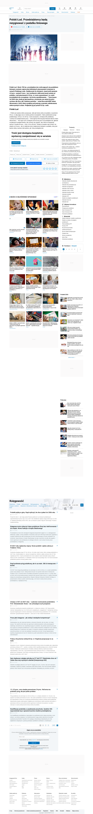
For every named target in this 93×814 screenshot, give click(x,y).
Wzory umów (73, 799)
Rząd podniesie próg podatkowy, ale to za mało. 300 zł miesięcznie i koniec (71, 144)
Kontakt (62, 810)
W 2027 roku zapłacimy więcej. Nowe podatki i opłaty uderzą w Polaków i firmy (71, 140)
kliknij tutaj (41, 748)
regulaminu (34, 739)
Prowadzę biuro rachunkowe (64, 781)
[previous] (40, 725)
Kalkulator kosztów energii (68, 192)
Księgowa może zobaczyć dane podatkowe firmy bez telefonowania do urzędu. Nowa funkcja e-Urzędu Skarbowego (71, 136)
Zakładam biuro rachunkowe (64, 780)
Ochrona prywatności (19, 810)
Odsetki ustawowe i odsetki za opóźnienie (71, 218)
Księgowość (15, 12)
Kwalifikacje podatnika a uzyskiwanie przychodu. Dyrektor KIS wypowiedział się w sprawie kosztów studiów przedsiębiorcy (72, 154)
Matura (23, 802)
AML (60, 787)
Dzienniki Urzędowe (38, 798)
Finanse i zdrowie (50, 787)
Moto (58, 12)
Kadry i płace (12, 801)
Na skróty (73, 793)
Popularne (66, 129)
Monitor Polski (37, 796)
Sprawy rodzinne (37, 780)
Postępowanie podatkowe (68, 208)
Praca (35, 786)
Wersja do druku (18, 158)
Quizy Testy (64, 237)
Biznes (27, 12)
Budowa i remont (74, 784)
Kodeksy (36, 802)
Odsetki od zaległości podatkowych (70, 198)
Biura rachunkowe (63, 778)
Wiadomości (24, 15)
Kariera (52, 810)
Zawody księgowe (13, 786)
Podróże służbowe (62, 799)
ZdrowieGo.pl (74, 795)
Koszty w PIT (65, 225)
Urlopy (23, 784)
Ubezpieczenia (25, 783)
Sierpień (74, 246)
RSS (57, 810)
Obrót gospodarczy (34, 504)
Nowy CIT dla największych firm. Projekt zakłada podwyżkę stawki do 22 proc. (71, 172)
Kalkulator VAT (65, 196)
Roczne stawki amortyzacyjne (68, 231)
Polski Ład (12, 154)
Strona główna (12, 15)
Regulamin (45, 810)
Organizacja (11, 795)
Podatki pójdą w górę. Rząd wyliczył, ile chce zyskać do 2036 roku (71, 133)
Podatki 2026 (64, 294)
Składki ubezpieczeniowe (64, 798)
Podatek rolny (65, 233)
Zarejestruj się (16, 142)
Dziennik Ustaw (37, 795)
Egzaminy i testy (25, 799)
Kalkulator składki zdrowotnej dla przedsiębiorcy (69, 181)
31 (63, 249)
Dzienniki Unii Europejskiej (39, 799)
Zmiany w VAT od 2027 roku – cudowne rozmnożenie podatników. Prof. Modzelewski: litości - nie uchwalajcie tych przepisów (71, 147)
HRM (23, 787)
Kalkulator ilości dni (66, 199)
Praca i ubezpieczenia (50, 783)
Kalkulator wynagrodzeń (67, 186)
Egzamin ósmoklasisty (26, 804)
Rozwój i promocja (13, 799)
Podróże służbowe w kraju (64, 795)
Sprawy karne (37, 781)
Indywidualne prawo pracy (27, 780)
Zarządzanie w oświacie (26, 801)
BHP (23, 786)
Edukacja (73, 12)
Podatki (18, 504)
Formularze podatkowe (67, 213)
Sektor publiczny (35, 12)
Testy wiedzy (24, 805)
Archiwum (73, 796)
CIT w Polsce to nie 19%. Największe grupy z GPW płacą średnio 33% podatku (71, 158)
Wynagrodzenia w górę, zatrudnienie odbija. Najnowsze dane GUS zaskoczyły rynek (71, 169)
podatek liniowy (26, 154)
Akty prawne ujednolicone (39, 801)
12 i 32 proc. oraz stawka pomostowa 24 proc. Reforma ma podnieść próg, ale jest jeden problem (71, 151)
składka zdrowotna (40, 154)
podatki (32, 154)
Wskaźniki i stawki (63, 793)
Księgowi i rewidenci (14, 506)
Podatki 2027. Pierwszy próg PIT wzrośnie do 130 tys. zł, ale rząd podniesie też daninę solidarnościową (71, 165)
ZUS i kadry (43, 504)
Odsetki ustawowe (62, 801)
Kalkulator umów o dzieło (67, 190)
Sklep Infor (36, 787)
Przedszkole (24, 795)
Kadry (22, 12)
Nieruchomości (64, 12)
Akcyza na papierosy (66, 235)
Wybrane (78, 129)
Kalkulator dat (65, 201)
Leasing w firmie (49, 786)
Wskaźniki (67, 216)
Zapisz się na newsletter (52, 158)
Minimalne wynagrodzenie (64, 796)
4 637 (54, 725)
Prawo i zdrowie (37, 789)
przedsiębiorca (49, 154)
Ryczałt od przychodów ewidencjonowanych (67, 228)
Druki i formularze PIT (67, 210)
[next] (57, 725)
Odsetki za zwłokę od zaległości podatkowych (69, 221)
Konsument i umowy (38, 783)
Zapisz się (34, 742)
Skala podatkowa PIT (67, 223)
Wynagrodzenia (25, 781)
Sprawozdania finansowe (64, 786)
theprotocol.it (73, 802)
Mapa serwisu (75, 810)
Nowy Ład (18, 154)
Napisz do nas (35, 158)
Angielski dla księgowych (44, 506)
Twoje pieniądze (50, 12)
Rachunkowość (65, 206)
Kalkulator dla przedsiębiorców (69, 184)
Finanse (72, 783)
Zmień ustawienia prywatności (34, 810)
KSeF (78, 12)
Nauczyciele (24, 798)
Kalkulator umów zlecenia (68, 188)
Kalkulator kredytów (66, 194)
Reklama (68, 810)
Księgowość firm (13, 778)
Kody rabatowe (74, 798)
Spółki (47, 781)
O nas (10, 810)
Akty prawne (37, 793)
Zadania (11, 798)
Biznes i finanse (49, 780)
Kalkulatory (67, 179)
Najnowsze (72, 129)
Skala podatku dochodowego (64, 802)
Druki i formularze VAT (67, 211)
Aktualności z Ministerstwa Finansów (28, 506)
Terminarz (67, 246)
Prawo (43, 12)
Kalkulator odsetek (50, 799)
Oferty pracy (73, 804)
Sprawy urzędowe (37, 784)
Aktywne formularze (70, 204)
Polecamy (63, 400)
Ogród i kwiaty (74, 786)
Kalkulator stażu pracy (50, 801)
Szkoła (23, 796)
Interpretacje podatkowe (67, 239)
